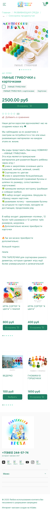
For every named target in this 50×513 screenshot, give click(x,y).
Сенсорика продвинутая (22, 15)
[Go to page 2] (4, 335)
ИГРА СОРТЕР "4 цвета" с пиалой (11, 307)
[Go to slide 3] (23, 69)
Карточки (42, 91)
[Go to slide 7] (30, 69)
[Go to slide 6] (28, 69)
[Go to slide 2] (21, 69)
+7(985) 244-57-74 (15, 452)
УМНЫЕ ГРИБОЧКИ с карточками (18, 91)
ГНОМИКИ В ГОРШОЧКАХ (34, 376)
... (3, 15)
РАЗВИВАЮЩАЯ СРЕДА (26, 12)
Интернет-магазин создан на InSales (19, 507)
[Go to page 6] (12, 335)
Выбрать (12, 397)
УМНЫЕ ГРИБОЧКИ (16, 87)
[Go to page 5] (10, 335)
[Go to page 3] (6, 335)
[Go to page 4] (8, 335)
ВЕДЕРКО (8, 375)
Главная (6, 12)
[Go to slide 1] (19, 69)
